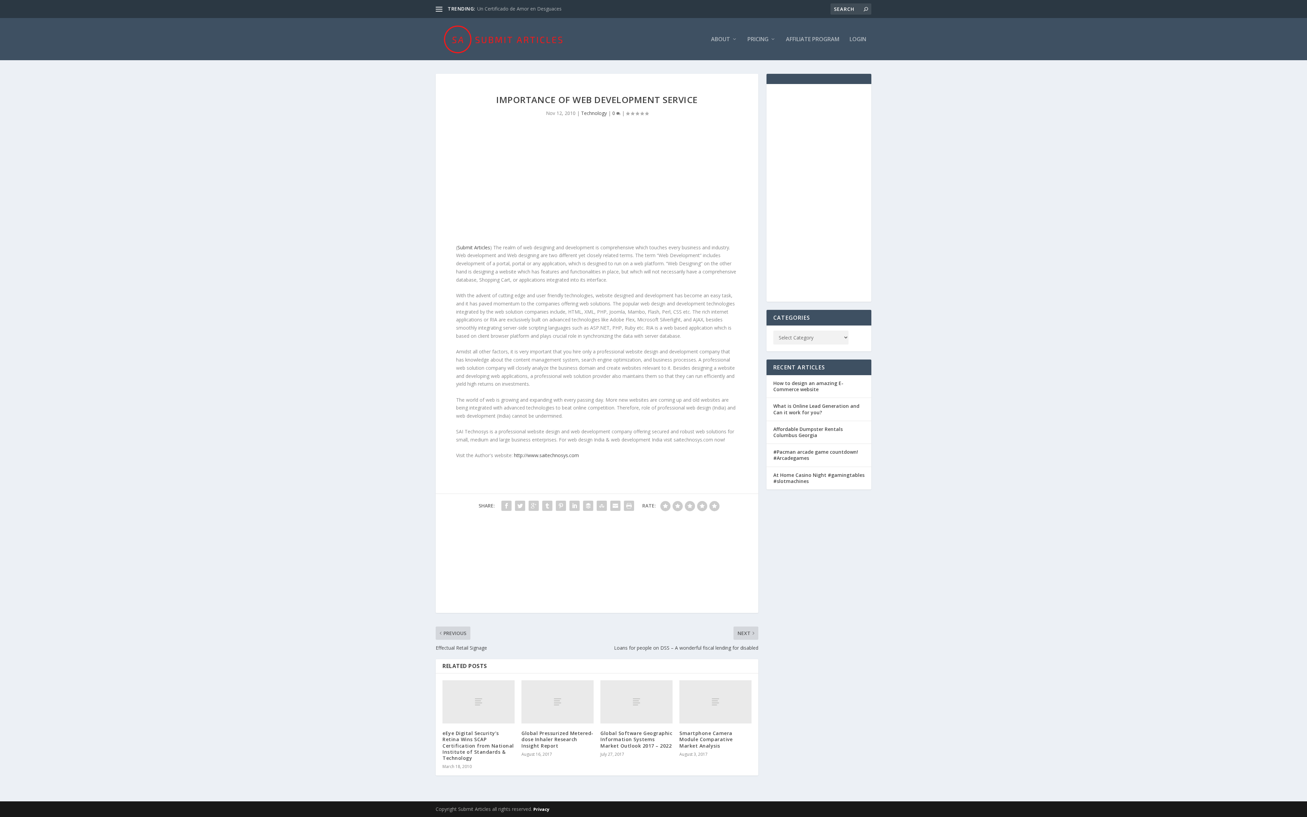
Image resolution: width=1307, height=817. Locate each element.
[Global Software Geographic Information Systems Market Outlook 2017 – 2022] (636, 701)
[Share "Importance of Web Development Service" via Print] (629, 506)
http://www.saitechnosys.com (546, 455)
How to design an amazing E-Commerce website (808, 386)
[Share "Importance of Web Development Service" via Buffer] (588, 506)
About (720, 39)
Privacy (541, 809)
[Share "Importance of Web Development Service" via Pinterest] (561, 506)
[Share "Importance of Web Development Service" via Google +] (533, 506)
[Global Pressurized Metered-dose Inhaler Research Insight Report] (557, 701)
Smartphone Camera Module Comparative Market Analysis (705, 739)
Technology (594, 113)
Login (858, 39)
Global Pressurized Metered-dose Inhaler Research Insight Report (557, 739)
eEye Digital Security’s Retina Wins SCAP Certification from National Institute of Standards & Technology (478, 745)
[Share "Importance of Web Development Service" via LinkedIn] (574, 506)
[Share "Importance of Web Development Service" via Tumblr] (547, 506)
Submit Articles (473, 247)
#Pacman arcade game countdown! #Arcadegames (815, 455)
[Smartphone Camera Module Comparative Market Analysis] (715, 701)
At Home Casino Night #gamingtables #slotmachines (819, 478)
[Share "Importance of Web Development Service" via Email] (615, 506)
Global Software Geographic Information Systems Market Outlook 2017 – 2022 (636, 739)
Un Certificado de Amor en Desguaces (519, 8)
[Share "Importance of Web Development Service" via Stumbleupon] (602, 506)
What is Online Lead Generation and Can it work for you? (816, 409)
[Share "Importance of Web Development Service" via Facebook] (506, 506)
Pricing (758, 39)
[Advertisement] (597, 185)
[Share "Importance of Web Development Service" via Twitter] (520, 506)
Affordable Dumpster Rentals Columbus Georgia (808, 432)
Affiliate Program (812, 39)
